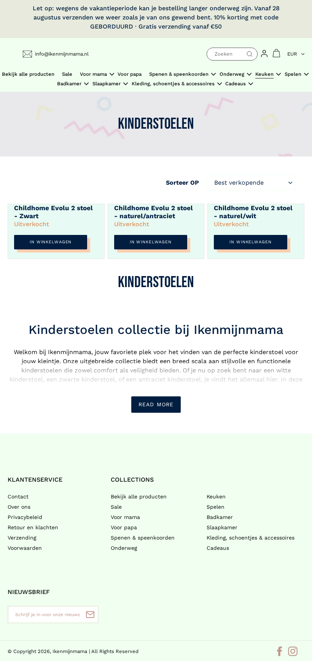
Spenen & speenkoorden (143, 538)
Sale (116, 507)
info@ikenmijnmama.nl (62, 54)
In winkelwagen (51, 241)
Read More (156, 404)
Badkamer (220, 517)
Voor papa (124, 527)
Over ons (19, 507)
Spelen (215, 507)
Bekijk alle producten (139, 496)
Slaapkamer (222, 527)
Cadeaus (218, 548)
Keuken (216, 496)
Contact (18, 496)
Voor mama (125, 517)
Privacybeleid (25, 517)
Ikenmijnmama (70, 651)
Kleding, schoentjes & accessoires (250, 538)
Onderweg (124, 548)
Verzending (22, 538)
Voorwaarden (25, 548)
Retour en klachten (33, 527)
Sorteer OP (182, 182)
